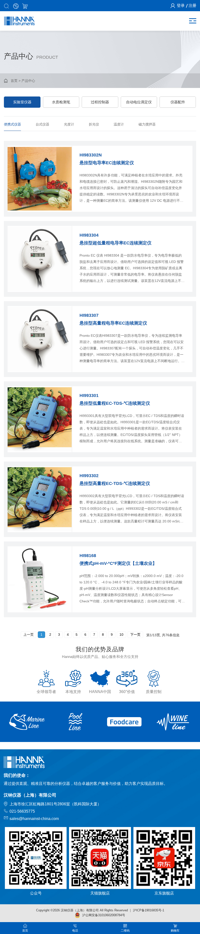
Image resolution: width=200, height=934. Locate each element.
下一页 (135, 634)
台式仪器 (42, 124)
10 (121, 634)
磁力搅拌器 (147, 124)
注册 (192, 5)
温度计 (119, 124)
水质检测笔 (61, 102)
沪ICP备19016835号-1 (148, 910)
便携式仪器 (12, 124)
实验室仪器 (22, 102)
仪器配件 (177, 102)
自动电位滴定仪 (139, 102)
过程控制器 (100, 102)
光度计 (69, 124)
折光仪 (94, 124)
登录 (181, 5)
